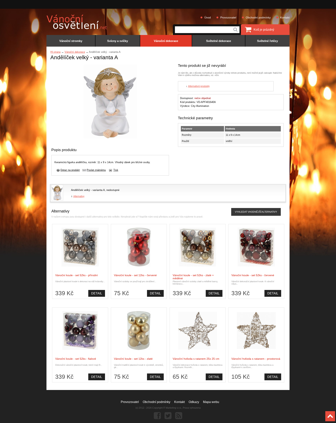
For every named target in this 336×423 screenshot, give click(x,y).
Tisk (115, 170)
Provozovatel (228, 17)
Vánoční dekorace (75, 51)
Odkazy (194, 402)
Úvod (207, 17)
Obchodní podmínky (258, 17)
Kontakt (285, 17)
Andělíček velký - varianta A (88, 189)
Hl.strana (55, 51)
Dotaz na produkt (70, 170)
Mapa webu (211, 402)
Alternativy (78, 196)
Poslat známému (96, 170)
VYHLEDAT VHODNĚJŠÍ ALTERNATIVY (256, 212)
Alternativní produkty (199, 86)
